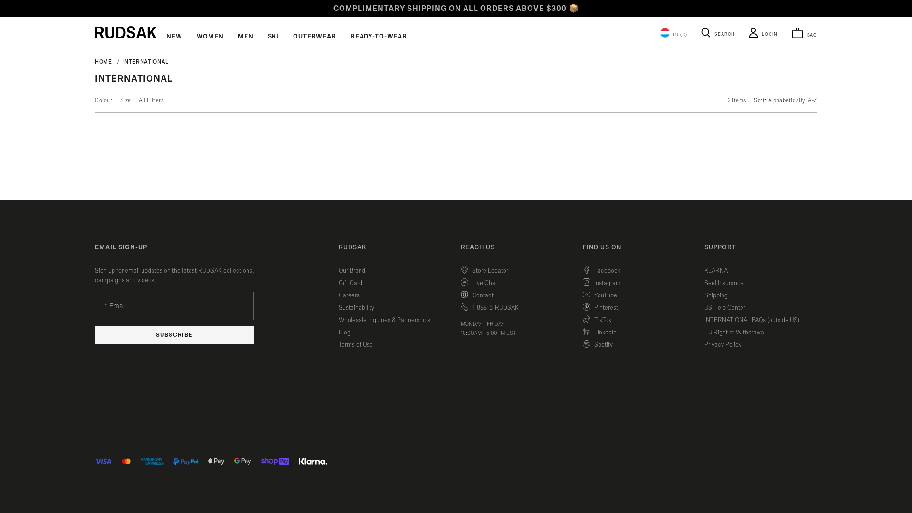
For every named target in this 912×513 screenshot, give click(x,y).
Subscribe (174, 335)
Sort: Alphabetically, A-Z (785, 100)
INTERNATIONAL (146, 62)
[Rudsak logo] (126, 32)
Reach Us (478, 247)
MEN (246, 36)
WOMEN (210, 36)
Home (103, 62)
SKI (273, 36)
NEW (174, 36)
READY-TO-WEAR (379, 36)
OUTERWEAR (314, 36)
